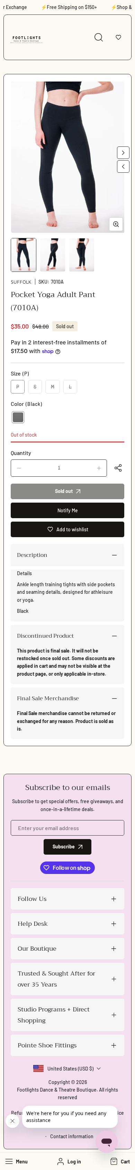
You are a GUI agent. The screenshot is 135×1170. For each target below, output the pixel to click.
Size (20, 373)
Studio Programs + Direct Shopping (54, 1015)
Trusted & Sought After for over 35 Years (56, 979)
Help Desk (33, 923)
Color (26, 403)
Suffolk (21, 282)
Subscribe (64, 846)
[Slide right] (123, 152)
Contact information (71, 1136)
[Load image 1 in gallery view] (23, 255)
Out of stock (24, 435)
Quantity (21, 452)
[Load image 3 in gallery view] (81, 255)
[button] (118, 37)
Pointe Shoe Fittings (47, 1045)
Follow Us (32, 898)
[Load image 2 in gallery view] (52, 255)
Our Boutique (37, 948)
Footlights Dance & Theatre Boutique (57, 1090)
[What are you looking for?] (98, 37)
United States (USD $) (70, 1069)
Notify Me (67, 510)
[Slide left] (123, 166)
